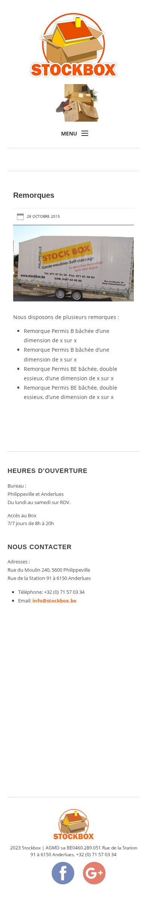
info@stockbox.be (54, 600)
